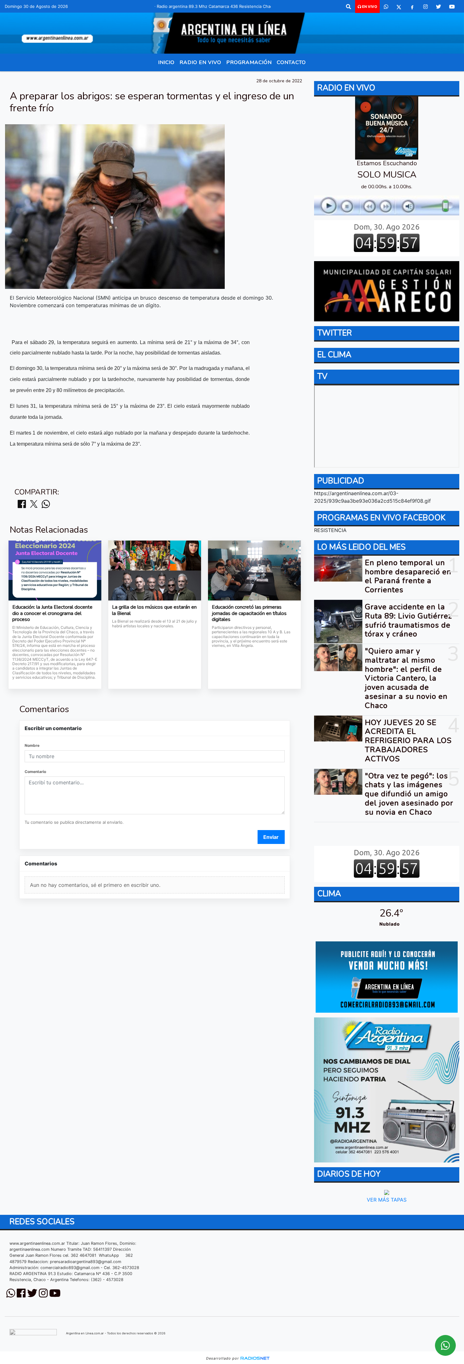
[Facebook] (412, 7)
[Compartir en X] (34, 504)
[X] (398, 7)
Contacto (291, 62)
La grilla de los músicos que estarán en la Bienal (154, 610)
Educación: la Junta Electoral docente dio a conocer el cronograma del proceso (52, 613)
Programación (249, 62)
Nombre (32, 745)
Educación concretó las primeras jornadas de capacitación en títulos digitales (249, 613)
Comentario (35, 771)
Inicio (166, 62)
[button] (348, 7)
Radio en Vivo (200, 62)
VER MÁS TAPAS (387, 1200)
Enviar (271, 837)
